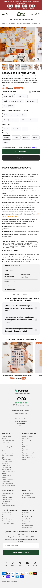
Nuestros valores (7, 499)
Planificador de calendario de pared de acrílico (8, 471)
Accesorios (5, 463)
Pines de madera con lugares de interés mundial (17, 375)
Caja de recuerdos (7, 479)
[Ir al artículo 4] (24, 67)
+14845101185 (23, 413)
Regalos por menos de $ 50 (28, 446)
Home (11, 19)
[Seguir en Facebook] (6, 563)
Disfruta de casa (27, 515)
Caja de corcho (6, 465)
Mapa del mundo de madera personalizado (8, 484)
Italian (6, 142)
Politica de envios (7, 515)
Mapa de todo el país (8, 440)
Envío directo (26, 495)
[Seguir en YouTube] (27, 563)
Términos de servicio (8, 521)
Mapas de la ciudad (7, 453)
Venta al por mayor (27, 493)
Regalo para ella (26, 441)
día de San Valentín (27, 436)
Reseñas (4, 503)
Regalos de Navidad (28, 453)
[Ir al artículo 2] (11, 67)
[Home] (3, 23)
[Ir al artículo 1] (5, 67)
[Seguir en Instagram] (13, 563)
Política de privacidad (8, 523)
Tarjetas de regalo (7, 461)
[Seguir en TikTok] (35, 563)
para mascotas (6, 445)
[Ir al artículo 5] (30, 67)
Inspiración (25, 512)
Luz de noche (6, 481)
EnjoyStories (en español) (27, 522)
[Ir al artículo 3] (17, 67)
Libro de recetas (6, 467)
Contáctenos (6, 501)
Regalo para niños (27, 443)
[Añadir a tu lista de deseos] (33, 58)
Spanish (16, 137)
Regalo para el (26, 438)
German (25, 137)
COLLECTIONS (17, 19)
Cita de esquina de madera (7, 456)
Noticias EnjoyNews (28, 517)
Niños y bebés (6, 443)
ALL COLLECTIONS (10, 23)
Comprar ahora (21, 158)
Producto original (7, 497)
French (35, 137)
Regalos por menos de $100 (28, 450)
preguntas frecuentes (8, 505)
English (6, 137)
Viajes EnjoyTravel (27, 519)
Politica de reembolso (8, 517)
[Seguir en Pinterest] (20, 563)
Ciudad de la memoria (8, 451)
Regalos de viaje (27, 455)
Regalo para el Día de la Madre (28, 458)
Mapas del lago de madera (7, 448)
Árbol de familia (6, 459)
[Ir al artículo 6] (36, 67)
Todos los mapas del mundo (7, 437)
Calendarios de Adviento (6, 476)
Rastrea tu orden (7, 512)
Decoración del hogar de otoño (27, 23)
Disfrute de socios (27, 525)
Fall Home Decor (27, 19)
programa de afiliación (28, 497)
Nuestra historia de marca (7, 494)
